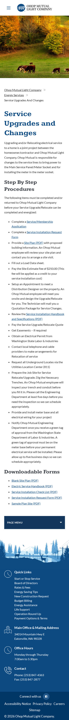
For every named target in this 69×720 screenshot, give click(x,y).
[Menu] (8, 8)
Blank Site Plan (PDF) (25, 480)
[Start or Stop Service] (31, 578)
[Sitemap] (34, 710)
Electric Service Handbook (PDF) (32, 486)
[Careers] (59, 704)
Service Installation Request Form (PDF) (37, 497)
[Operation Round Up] (31, 614)
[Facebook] (46, 696)
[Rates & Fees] (31, 587)
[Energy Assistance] (31, 605)
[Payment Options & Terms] (31, 618)
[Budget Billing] (31, 600)
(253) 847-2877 (30, 679)
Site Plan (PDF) (33, 242)
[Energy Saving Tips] (31, 592)
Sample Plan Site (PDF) (26, 503)
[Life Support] (31, 609)
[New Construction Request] (31, 596)
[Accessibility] (17, 704)
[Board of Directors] (31, 583)
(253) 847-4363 (34, 675)
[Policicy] (42, 704)
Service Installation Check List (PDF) (34, 492)
